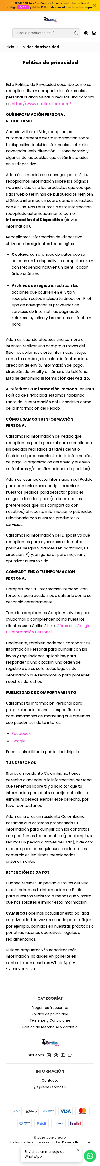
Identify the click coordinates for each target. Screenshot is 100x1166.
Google (18, 741)
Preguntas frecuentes (50, 1007)
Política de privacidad (50, 1014)
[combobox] (46, 33)
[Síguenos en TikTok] (69, 1055)
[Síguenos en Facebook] (55, 1055)
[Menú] (6, 33)
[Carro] (94, 33)
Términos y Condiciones (50, 1020)
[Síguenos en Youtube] (62, 1055)
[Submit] (76, 33)
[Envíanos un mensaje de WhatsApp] (90, 1156)
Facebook (21, 733)
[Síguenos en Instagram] (48, 1055)
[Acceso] (86, 33)
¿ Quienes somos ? (50, 1087)
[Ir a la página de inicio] (50, 19)
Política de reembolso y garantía (50, 1027)
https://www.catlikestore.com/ (41, 104)
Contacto (50, 1080)
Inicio (10, 47)
